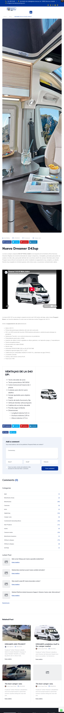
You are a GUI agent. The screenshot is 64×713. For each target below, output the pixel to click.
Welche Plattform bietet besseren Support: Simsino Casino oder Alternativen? (36, 592)
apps (5, 494)
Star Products (8, 524)
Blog (10, 16)
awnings (6, 547)
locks (5, 509)
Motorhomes (7, 501)
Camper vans (37, 238)
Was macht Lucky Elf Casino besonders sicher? (26, 581)
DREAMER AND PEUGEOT (15, 644)
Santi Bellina (7, 238)
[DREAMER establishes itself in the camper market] (47, 633)
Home (5, 16)
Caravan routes (8, 532)
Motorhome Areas (9, 498)
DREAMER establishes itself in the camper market (47, 645)
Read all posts (5, 603)
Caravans (7, 505)
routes (6, 528)
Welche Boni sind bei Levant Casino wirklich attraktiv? (28, 570)
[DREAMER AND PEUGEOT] (16, 633)
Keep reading (15, 562)
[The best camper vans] (16, 672)
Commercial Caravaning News (12, 521)
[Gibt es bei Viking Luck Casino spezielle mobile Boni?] (6, 562)
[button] (31, 12)
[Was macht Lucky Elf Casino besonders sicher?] (6, 584)
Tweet (13, 432)
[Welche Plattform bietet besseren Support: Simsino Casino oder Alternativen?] (6, 595)
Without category (9, 540)
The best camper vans (13, 684)
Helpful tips (7, 513)
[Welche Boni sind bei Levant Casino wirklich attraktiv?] (6, 573)
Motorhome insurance (10, 536)
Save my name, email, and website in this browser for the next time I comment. (19, 467)
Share (6, 432)
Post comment (49, 468)
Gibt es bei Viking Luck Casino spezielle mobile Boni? (28, 559)
